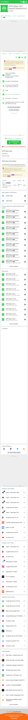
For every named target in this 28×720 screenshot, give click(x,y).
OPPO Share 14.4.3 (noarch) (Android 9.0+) (12, 222)
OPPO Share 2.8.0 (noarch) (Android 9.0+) (12, 255)
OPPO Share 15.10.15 (11, 314)
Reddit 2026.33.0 (10, 591)
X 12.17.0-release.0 (10, 576)
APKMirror (6, 2)
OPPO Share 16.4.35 (10, 284)
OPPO (11, 11)
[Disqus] (14, 386)
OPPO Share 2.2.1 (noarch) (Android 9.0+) (12, 261)
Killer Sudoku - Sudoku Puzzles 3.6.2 (14, 655)
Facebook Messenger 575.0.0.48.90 (14, 616)
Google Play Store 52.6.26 (12, 532)
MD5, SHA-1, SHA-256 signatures (12, 94)
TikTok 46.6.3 (9, 631)
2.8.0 (14, 16)
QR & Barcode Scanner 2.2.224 (13, 670)
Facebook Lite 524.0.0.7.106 (12, 641)
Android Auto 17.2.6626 (11, 571)
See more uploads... (14, 266)
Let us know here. (17, 711)
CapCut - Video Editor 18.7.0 (12, 512)
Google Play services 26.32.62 (13, 606)
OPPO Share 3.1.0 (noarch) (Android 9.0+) (12, 233)
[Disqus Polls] (14, 349)
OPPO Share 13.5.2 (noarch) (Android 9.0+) (12, 216)
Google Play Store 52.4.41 (12, 507)
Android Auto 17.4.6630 (11, 581)
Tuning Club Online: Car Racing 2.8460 (14, 660)
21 (11, 74)
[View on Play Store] (19, 57)
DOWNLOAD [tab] (4, 53)
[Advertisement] (14, 36)
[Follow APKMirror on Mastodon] (11, 449)
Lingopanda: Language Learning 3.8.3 (14, 665)
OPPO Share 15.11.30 (11, 289)
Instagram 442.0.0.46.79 (11, 566)
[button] (16, 57)
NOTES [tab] (10, 53)
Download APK (15, 142)
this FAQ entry (7, 65)
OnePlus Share (9, 195)
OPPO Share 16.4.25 (10, 294)
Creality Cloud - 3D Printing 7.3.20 (13, 675)
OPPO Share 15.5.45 (10, 319)
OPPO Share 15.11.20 (11, 299)
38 (12, 98)
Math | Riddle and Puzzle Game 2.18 (14, 690)
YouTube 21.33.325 (10, 646)
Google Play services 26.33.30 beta (14, 636)
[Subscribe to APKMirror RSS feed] (24, 449)
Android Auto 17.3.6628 (11, 561)
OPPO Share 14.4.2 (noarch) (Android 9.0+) (12, 211)
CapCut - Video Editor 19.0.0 (12, 502)
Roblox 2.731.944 (10, 527)
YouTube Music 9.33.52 (11, 586)
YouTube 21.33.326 (10, 621)
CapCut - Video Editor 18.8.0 (12, 492)
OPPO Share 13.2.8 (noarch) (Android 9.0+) (12, 227)
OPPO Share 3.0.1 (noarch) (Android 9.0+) (12, 238)
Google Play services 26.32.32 (13, 601)
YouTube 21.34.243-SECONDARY (13, 685)
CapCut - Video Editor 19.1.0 (12, 497)
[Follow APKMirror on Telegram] (17, 449)
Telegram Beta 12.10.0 (11, 626)
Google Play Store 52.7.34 (12, 517)
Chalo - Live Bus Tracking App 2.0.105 (15, 695)
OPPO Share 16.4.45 (10, 279)
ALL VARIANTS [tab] (17, 53)
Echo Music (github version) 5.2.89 (14, 522)
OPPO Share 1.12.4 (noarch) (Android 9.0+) (12, 244)
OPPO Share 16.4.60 (10, 274)
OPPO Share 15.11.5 (10, 304)
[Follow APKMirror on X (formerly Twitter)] (4, 449)
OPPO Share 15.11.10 (11, 309)
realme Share (9, 200)
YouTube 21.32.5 (10, 537)
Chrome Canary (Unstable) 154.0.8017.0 (15, 680)
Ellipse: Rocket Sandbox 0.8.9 (12, 611)
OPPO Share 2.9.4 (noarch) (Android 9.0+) (12, 250)
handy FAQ (6, 166)
